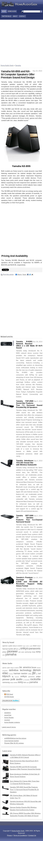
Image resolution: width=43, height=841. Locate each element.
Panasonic (35, 648)
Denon (39, 646)
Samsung (28, 652)
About (15, 16)
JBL (15, 649)
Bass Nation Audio (28, 646)
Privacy (9, 835)
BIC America (25, 667)
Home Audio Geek (7, 65)
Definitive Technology (20, 670)
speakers (7, 713)
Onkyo (24, 648)
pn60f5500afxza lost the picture (15, 738)
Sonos (15, 682)
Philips (4, 652)
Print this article (8, 274)
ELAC (5, 673)
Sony (38, 651)
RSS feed (9, 694)
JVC (17, 649)
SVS (24, 682)
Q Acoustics (26, 679)
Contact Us (32, 835)
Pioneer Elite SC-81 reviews (14, 743)
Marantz (17, 676)
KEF (39, 673)
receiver (7, 720)
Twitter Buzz (6, 16)
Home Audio (12, 11)
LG (19, 649)
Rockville (35, 679)
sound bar (7, 715)
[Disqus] (21, 305)
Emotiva (11, 673)
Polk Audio (21, 652)
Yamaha (18, 65)
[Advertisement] (21, 42)
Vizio (3, 655)
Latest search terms (9, 727)
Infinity (30, 673)
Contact (22, 16)
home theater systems (12, 722)
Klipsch (6, 676)
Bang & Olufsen (17, 646)
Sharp (33, 652)
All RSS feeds (9, 697)
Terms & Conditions (20, 835)
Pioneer (12, 651)
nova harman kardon (11, 741)
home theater (9, 717)
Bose (35, 646)
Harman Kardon (7, 649)
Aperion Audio (7, 646)
